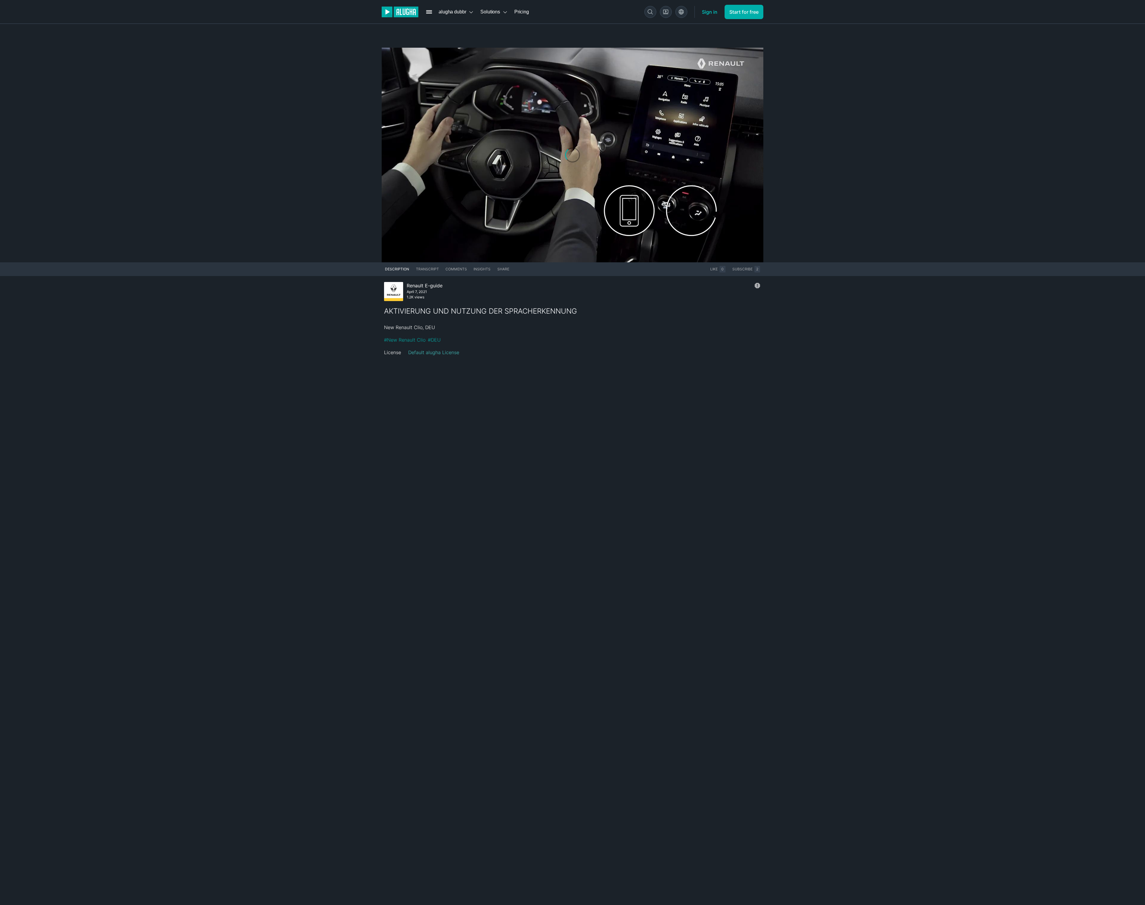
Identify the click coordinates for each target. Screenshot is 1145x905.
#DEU (434, 340)
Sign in (709, 12)
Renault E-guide (424, 286)
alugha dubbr (452, 11)
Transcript (427, 269)
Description (397, 269)
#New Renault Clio (404, 340)
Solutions (490, 11)
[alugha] (400, 12)
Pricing (521, 11)
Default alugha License (433, 352)
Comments (456, 269)
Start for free (744, 12)
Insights (482, 269)
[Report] (757, 285)
